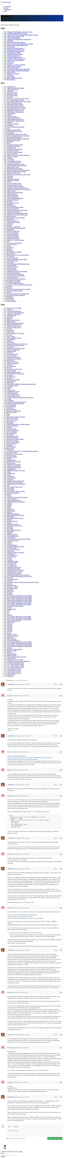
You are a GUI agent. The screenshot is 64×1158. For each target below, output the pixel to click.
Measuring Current (13, 94)
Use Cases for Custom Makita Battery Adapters (20, 44)
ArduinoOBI (11, 47)
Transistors (11, 176)
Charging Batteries (12, 270)
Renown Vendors (12, 156)
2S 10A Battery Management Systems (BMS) (20, 597)
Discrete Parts (11, 674)
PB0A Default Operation (13, 140)
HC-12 (10, 182)
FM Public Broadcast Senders (15, 518)
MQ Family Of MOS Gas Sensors (16, 417)
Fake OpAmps (12, 381)
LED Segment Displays (13, 222)
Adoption (9, 427)
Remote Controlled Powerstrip (16, 403)
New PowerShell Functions (14, 137)
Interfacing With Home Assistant (16, 348)
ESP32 (9, 292)
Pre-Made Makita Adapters (15, 57)
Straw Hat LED (12, 639)
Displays (10, 341)
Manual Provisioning (12, 437)
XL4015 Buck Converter (14, 671)
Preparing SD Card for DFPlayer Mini (18, 214)
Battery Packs (11, 321)
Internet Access (11, 421)
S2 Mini (9, 225)
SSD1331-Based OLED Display (16, 276)
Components (7, 6)
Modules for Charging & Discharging (17, 271)
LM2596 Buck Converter (14, 573)
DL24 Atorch (11, 478)
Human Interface (12, 653)
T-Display (10, 63)
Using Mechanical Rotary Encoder (17, 656)
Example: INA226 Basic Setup (16, 662)
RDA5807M (11, 516)
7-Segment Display (13, 588)
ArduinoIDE (10, 229)
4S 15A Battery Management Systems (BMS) (20, 645)
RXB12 (10, 503)
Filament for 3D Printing (14, 314)
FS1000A (10, 580)
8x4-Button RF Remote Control (16, 109)
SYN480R (10, 528)
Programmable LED (13, 203)
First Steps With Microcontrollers (16, 295)
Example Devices (11, 433)
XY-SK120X (10, 256)
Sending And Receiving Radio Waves (18, 188)
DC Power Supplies (12, 258)
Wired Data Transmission (14, 500)
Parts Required (11, 463)
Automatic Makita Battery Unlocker (17, 33)
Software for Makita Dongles (15, 48)
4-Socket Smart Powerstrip (15, 369)
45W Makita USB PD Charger (16, 106)
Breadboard (11, 509)
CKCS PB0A (11, 76)
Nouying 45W (11, 72)
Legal (15, 1151)
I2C (8, 241)
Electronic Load (12, 585)
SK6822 (10, 627)
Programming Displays (13, 238)
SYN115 (10, 329)
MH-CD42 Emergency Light (15, 119)
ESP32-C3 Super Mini (13, 231)
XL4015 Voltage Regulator (15, 649)
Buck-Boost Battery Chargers (15, 104)
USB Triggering (12, 147)
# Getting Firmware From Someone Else (18, 293)
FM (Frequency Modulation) (15, 192)
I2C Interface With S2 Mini (15, 487)
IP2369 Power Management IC (16, 112)
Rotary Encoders (12, 655)
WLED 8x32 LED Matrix (15, 308)
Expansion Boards (12, 452)
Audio (9, 558)
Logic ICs (10, 375)
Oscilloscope (11, 476)
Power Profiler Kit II (13, 354)
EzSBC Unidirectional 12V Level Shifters (18, 135)
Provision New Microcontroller (15, 439)
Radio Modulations (13, 195)
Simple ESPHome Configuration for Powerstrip (20, 397)
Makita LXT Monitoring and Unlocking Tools (20, 32)
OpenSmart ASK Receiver (15, 525)
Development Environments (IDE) (16, 228)
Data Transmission (13, 534)
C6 (8, 613)
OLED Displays (11, 268)
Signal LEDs (11, 390)
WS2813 (10, 631)
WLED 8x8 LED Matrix (14, 311)
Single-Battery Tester (13, 167)
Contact (20, 1151)
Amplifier (10, 560)
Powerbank (11, 488)
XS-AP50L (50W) (13, 555)
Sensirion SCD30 (12, 457)
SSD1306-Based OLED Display (16, 484)
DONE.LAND (7, 2)
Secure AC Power (12, 412)
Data (9, 388)
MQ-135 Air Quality (12, 418)
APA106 (10, 594)
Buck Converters (12, 651)
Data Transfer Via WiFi (14, 396)
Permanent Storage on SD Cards (16, 217)
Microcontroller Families (14, 467)
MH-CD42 (10, 141)
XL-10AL (10, 353)
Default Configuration (13, 430)
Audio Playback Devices (14, 567)
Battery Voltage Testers (14, 326)
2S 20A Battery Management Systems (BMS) (20, 576)
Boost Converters (12, 92)
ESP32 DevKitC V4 (12, 220)
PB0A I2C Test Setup (13, 73)
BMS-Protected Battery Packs (16, 323)
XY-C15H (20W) (12, 499)
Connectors (10, 247)
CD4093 (10, 378)
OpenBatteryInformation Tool (16, 51)
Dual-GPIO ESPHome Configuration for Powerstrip (22, 384)
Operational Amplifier (14, 379)
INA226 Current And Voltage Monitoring (19, 661)
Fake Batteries (11, 339)
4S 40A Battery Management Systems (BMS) (20, 601)
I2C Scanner (11, 61)
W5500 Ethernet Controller (15, 572)
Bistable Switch (12, 351)
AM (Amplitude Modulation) (15, 198)
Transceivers (11, 551)
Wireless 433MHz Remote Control (17, 171)
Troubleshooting (11, 446)
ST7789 (10, 335)
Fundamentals (7, 9)
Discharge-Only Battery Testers (16, 164)
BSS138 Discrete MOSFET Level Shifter (18, 138)
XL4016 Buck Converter (14, 673)
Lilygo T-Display (12, 356)
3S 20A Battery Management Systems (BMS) (20, 643)
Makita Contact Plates (14, 55)
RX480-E (10, 204)
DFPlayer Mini (12, 216)
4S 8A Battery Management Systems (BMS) (19, 101)
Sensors (10, 458)
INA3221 (9, 287)
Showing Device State (14, 173)
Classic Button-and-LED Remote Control (19, 170)
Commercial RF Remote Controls (17, 107)
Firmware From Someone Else (16, 312)
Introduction (10, 298)
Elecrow (10, 158)
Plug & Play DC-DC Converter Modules (18, 255)
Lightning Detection (13, 200)
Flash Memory (12, 469)
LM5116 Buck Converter (14, 668)
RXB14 (10, 504)
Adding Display (12, 460)
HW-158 (10, 519)
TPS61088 (11, 91)
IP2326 (10, 115)
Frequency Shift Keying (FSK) (16, 552)
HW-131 (10, 512)
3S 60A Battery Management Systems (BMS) (20, 600)
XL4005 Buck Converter (14, 670)
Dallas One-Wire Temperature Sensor (18, 210)
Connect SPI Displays (13, 237)
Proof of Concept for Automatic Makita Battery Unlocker (23, 35)
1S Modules (11, 490)
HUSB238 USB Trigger (14, 146)
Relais (9, 496)
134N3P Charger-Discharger (15, 152)
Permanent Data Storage (13, 282)
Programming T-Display (14, 357)
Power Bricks (11, 253)
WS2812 (10, 630)
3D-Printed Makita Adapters (15, 54)
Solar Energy (11, 330)
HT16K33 (10, 589)
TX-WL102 (11, 531)
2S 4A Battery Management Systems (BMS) (19, 619)
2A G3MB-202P (11, 405)
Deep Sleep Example (13, 67)
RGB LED (11, 637)
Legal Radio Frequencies (14, 161)
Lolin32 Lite (11, 347)
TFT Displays (11, 342)
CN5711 (10, 367)
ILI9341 (9, 249)
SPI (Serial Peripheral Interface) (16, 345)
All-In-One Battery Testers (15, 327)
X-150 (8, 143)
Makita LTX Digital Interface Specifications (19, 39)
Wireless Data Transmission (15, 482)
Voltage (10, 648)
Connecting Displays (12, 234)
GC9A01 (9, 286)
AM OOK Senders (13, 579)
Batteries (10, 122)
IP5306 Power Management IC (16, 121)
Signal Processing (12, 393)
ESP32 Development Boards (15, 290)
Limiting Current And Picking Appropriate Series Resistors (23, 582)
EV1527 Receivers (13, 521)
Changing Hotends (13, 361)
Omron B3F (11, 360)
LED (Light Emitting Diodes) (15, 207)
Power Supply (11, 510)
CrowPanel (11, 159)
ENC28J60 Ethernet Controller (16, 570)
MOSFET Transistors (13, 179)
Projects (6, 8)
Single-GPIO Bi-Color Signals (16, 373)
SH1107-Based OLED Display (16, 481)
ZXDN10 (10, 41)
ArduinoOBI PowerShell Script (16, 49)
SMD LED (11, 622)
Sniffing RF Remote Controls (15, 186)
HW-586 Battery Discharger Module (17, 165)
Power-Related (12, 658)
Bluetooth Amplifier (13, 561)
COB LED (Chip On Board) (15, 606)
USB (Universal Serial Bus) (15, 149)
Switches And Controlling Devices (17, 402)
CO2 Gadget (10, 299)
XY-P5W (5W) (12, 564)
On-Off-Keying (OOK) (14, 549)
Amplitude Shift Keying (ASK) (16, 546)
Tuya (8, 414)
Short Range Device (13, 197)
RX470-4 (10, 527)
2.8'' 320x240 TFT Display (14, 243)
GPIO (9, 399)
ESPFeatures (11, 473)
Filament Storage (11, 301)
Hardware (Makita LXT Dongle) (16, 58)
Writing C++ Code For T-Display (16, 64)
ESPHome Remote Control (15, 168)
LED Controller (12, 366)
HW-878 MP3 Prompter (14, 569)
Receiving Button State (14, 350)
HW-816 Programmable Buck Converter (18, 575)
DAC (9, 475)
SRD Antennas (12, 191)
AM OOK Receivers (13, 536)
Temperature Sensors (13, 208)
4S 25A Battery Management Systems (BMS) (20, 646)
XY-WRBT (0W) (12, 566)
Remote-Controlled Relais (14, 411)
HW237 (10, 542)
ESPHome (11, 400)
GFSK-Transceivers (13, 540)
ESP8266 (10, 125)
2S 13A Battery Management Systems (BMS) (20, 598)
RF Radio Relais (11, 406)
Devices (10, 583)
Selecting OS (10, 449)
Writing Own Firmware (14, 466)
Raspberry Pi (10, 448)
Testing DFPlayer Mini (14, 211)
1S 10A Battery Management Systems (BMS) (20, 595)
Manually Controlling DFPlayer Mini (17, 213)
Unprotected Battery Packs (15, 324)
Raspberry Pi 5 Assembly (14, 461)
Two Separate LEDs (13, 394)
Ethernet (10, 615)
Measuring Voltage (13, 89)
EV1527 (10, 543)
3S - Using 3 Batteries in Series (16, 667)
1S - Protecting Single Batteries (16, 664)
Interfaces (10, 479)
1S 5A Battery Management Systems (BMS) (19, 604)
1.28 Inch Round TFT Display (15, 283)
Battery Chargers (12, 116)
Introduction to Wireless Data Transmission (19, 189)
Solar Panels (11, 332)
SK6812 (10, 625)
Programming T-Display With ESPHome (18, 70)
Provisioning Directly (12, 440)
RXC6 (9, 507)
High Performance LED (14, 621)
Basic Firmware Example (14, 66)
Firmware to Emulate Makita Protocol (18, 45)
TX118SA (10, 578)
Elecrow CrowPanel (13, 124)
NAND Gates (11, 376)
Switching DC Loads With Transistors (18, 497)
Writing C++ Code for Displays (15, 240)
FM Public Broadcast (13, 513)
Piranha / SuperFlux (13, 636)
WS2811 (10, 628)
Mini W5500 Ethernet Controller (16, 502)
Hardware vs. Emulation (13, 226)
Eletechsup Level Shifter (13, 130)
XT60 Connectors (12, 244)
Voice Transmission (13, 153)
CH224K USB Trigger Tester (15, 144)
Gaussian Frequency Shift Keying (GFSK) (19, 539)
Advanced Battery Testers (14, 338)
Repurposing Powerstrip (14, 372)
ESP (9, 610)
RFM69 (10, 533)
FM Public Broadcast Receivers (16, 515)
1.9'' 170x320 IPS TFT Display (16, 333)
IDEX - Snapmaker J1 (13, 363)
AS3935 (10, 201)
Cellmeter (10, 317)
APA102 (10, 624)
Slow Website (11, 336)
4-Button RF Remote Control (15, 110)
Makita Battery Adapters (14, 52)
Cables (9, 246)
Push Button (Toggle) (12, 436)
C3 (8, 612)
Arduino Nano (12, 86)
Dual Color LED (12, 634)
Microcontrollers (12, 315)
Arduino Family (12, 609)
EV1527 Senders (12, 548)
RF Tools (10, 177)
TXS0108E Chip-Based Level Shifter (17, 134)
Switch (9, 494)
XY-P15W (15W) (12, 563)
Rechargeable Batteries (14, 320)
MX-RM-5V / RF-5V (13, 524)
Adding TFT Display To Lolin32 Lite (17, 344)
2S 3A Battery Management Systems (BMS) (19, 642)
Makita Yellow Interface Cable (16, 36)
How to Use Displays (13, 232)
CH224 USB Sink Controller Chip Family (19, 69)
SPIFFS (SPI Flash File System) (16, 470)
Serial (9, 472)
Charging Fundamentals (13, 273)
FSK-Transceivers (12, 545)
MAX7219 (10, 223)
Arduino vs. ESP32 (13, 586)
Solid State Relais (11, 409)
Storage (10, 652)
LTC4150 (10, 97)
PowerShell (11, 219)
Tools (5, 11)
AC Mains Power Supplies (14, 252)
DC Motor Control (13, 385)
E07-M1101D (11, 554)
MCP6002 (11, 382)
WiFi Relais (10, 408)
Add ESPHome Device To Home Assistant (18, 424)
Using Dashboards (12, 443)
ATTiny (10, 607)
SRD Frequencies (12, 194)
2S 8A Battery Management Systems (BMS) (19, 618)
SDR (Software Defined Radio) (16, 88)
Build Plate (10, 250)
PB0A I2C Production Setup (14, 131)
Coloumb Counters (13, 95)
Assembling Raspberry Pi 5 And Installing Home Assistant (22, 451)
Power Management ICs (14, 118)
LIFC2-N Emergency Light (15, 103)
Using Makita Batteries (14, 38)
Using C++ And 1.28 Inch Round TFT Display (19, 284)
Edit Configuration (12, 431)
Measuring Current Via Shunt (15, 659)
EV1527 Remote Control (14, 183)
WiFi (8, 415)
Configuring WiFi (11, 429)
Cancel (3, 1156)
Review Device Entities (13, 442)
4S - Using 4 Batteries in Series (16, 100)
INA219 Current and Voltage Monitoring (19, 155)
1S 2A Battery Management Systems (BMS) (19, 603)
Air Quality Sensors (12, 420)
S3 (8, 128)
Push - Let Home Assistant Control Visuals (19, 174)
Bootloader (10, 296)
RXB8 (9, 522)
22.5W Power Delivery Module (16, 491)
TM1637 (10, 592)
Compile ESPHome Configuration (16, 279)
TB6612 (10, 387)
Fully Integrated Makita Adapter (16, 42)
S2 (9, 485)
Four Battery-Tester (12, 277)
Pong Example (11, 79)
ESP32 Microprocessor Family (16, 127)
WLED (10, 309)
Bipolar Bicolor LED (13, 391)
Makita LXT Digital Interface (16, 60)
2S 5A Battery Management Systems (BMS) (19, 616)
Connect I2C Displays (13, 235)
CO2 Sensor (10, 434)
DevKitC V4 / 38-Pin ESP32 (14, 454)
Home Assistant (12, 455)
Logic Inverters (12, 370)
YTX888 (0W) (12, 557)
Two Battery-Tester (12, 261)
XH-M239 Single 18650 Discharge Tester (18, 264)
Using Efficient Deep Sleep (15, 78)
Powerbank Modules (13, 493)
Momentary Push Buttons (14, 358)
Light (9, 633)
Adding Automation (12, 426)
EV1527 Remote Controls (15, 185)
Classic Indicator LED (14, 640)
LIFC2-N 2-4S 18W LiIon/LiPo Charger (18, 98)
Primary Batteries (11, 265)
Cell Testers (10, 262)
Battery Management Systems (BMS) (17, 259)
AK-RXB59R (11, 537)
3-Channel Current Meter (14, 280)
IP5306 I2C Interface (13, 150)
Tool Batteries (11, 113)
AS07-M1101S (12, 206)
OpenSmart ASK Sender (14, 530)
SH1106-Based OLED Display (15, 274)
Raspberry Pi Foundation (14, 464)
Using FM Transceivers (14, 162)
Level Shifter (10, 133)
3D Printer (10, 364)
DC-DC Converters (12, 267)
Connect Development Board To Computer (18, 289)
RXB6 (9, 506)
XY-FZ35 (10, 75)
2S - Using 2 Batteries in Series (16, 665)
